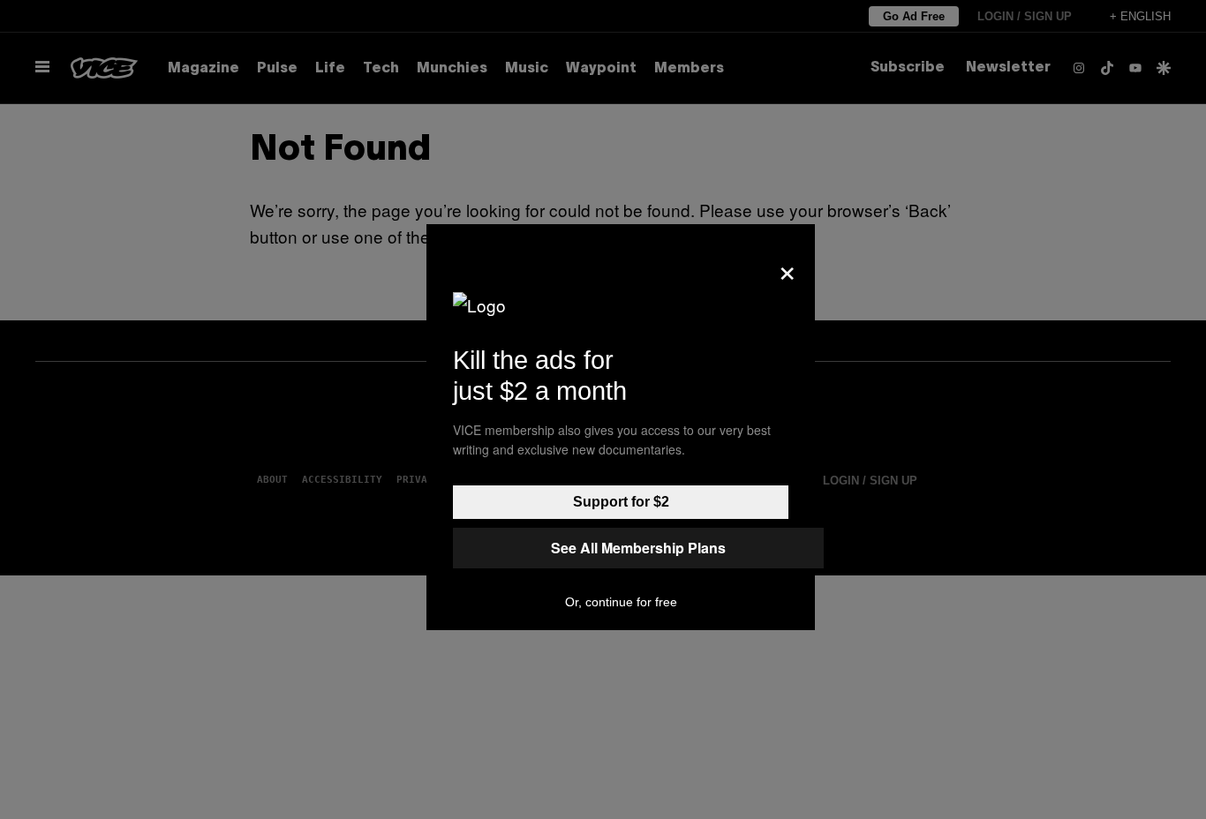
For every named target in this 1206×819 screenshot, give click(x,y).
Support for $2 (621, 501)
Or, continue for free (621, 602)
